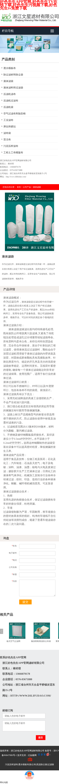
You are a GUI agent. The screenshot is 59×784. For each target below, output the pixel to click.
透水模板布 (9, 68)
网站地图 (4, 782)
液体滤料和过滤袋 (13, 87)
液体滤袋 (8, 81)
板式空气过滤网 (13, 641)
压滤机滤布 (9, 94)
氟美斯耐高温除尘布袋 (41, 641)
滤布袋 (7, 133)
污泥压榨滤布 (10, 146)
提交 (25, 602)
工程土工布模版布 (13, 152)
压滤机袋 (8, 107)
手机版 (54, 755)
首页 (19, 187)
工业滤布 (8, 120)
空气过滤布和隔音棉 (14, 113)
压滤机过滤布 (10, 100)
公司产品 (27, 187)
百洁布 (7, 139)
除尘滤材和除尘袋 (13, 74)
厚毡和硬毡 (9, 126)
